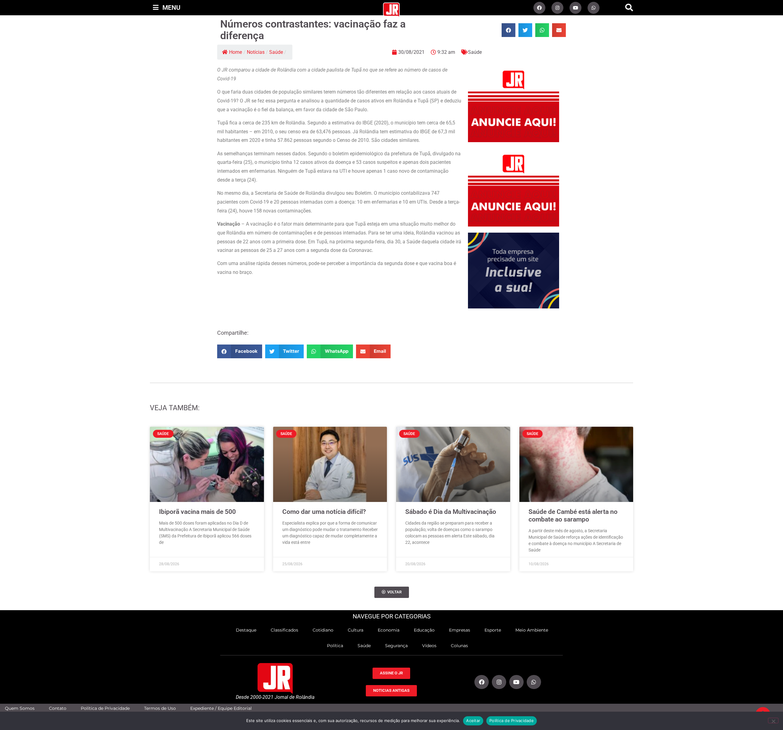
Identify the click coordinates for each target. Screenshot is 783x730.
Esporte (492, 630)
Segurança (396, 645)
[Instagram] (557, 8)
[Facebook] (539, 8)
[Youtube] (575, 8)
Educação (424, 630)
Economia (388, 630)
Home (235, 52)
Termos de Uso (160, 708)
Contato (57, 708)
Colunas (459, 645)
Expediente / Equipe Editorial (221, 708)
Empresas (459, 630)
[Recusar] (773, 720)
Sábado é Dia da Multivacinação (450, 511)
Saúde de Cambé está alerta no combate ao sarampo (573, 515)
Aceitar (473, 720)
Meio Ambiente (531, 630)
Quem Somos (20, 708)
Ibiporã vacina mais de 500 (197, 511)
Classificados (284, 630)
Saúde (276, 52)
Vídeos (429, 645)
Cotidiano (323, 630)
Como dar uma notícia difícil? (324, 511)
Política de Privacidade (105, 708)
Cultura (355, 630)
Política (335, 645)
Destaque (246, 630)
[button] (629, 8)
